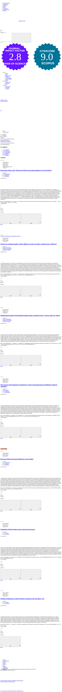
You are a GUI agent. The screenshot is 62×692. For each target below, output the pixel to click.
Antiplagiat (5, 667)
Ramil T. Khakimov (7, 249)
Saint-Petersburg (3, 140)
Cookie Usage (10, 680)
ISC (3, 665)
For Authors (5, 8)
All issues (7, 88)
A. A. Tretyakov (6, 149)
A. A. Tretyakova (6, 150)
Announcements (6, 9)
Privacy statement (3, 680)
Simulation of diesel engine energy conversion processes (17, 529)
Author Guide (8, 82)
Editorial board (8, 75)
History (6, 73)
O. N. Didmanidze (6, 152)
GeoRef (4, 661)
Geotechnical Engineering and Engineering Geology (10, 236)
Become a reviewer (4, 101)
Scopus (4, 659)
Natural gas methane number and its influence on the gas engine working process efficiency (28, 244)
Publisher (7, 76)
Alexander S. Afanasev (7, 320)
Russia (8, 140)
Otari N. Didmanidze (7, 247)
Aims (6, 74)
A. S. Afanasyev (6, 175)
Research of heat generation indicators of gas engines (16, 459)
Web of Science (6, 660)
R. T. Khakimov (6, 155)
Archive (4, 6)
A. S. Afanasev (6, 132)
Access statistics (8, 77)
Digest (4, 7)
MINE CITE (5, 668)
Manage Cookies (16, 680)
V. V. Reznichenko (6, 151)
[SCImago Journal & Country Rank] (7, 681)
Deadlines (7, 83)
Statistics (4, 10)
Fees (6, 84)
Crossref (4, 664)
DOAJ (4, 663)
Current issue (5, 4)
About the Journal (6, 3)
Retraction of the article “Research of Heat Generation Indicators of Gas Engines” (26, 170)
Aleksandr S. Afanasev (7, 248)
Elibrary (4, 666)
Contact (6, 80)
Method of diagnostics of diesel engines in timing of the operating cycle (22, 598)
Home (4, 131)
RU (1, 30)
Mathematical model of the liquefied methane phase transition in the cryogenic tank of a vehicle (30, 315)
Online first (5, 5)
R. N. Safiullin (5, 153)
